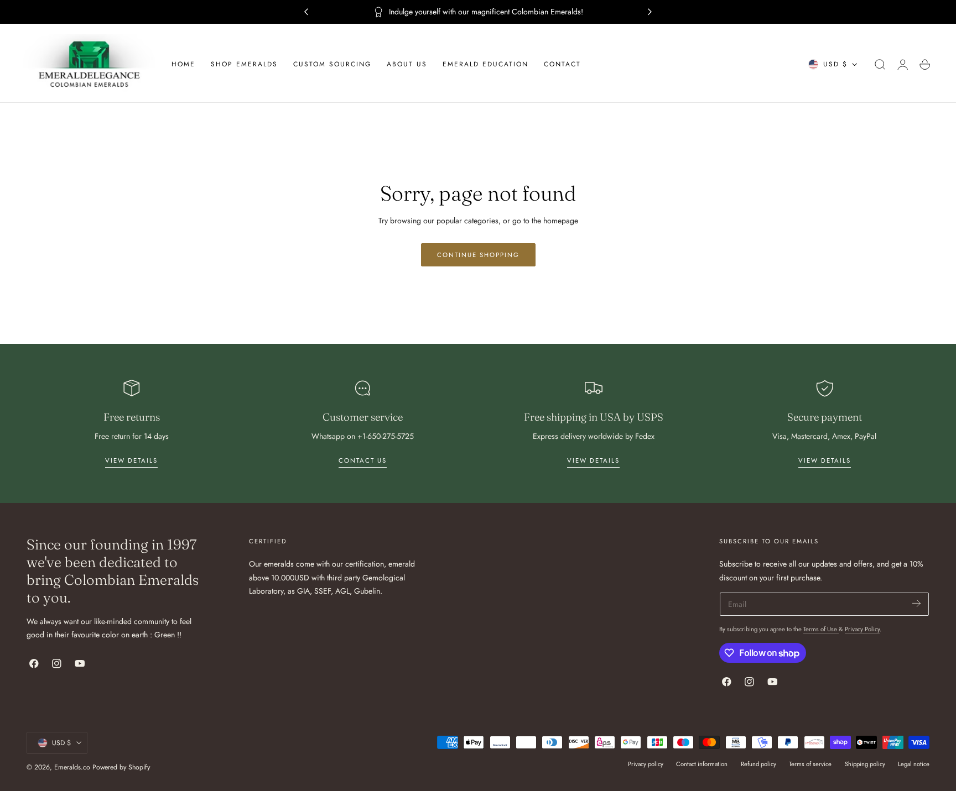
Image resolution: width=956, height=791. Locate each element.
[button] (880, 65)
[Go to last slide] (306, 12)
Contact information (702, 763)
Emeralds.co (72, 767)
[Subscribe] (916, 603)
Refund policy (758, 763)
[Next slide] (650, 12)
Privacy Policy (862, 629)
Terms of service (810, 763)
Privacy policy (645, 763)
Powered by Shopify (121, 767)
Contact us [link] (363, 460)
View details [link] (131, 460)
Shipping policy (865, 763)
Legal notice (913, 763)
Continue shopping (478, 254)
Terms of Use (821, 629)
